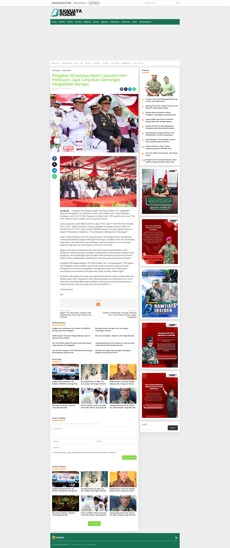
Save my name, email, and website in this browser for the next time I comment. (85, 452)
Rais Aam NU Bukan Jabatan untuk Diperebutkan (114, 336)
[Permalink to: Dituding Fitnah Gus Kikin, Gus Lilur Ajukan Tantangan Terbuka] (94, 372)
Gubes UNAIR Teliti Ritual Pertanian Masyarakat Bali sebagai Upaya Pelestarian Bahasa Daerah (159, 120)
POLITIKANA (56, 90)
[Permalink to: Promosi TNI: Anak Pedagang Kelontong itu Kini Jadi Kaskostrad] (160, 85)
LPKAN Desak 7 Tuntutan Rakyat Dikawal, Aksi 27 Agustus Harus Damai (71, 337)
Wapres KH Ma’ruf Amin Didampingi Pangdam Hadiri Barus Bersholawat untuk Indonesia (160, 127)
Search (144, 424)
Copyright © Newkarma (60, 544)
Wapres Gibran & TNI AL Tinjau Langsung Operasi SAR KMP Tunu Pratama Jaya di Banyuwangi (158, 147)
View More (94, 523)
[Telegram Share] (130, 89)
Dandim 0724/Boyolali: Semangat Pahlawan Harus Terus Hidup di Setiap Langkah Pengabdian (119, 314)
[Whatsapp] (134, 89)
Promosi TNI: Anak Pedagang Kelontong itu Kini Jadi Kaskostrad (161, 100)
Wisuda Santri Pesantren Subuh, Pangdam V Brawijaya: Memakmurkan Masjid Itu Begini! (161, 114)
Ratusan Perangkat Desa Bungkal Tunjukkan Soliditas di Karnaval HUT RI (112, 351)
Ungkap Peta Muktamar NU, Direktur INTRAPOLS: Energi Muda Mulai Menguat (71, 329)
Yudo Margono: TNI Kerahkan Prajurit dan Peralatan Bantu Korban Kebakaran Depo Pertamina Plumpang (161, 141)
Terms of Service (78, 544)
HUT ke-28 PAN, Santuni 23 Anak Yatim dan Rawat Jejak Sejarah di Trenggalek (71, 344)
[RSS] (98, 304)
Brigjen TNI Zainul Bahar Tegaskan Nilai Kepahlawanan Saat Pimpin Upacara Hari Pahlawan (76, 314)
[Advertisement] (122, 42)
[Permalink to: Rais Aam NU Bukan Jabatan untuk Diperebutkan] (65, 396)
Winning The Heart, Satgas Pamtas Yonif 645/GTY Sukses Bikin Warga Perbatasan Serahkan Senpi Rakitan (162, 107)
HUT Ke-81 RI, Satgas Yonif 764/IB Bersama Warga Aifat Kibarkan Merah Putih (72, 351)
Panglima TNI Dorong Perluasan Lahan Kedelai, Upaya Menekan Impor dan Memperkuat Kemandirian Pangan (161, 161)
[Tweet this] (126, 89)
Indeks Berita (92, 544)
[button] (178, 3)
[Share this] (121, 89)
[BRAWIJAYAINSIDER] (66, 12)
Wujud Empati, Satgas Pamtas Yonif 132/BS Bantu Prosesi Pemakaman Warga (160, 134)
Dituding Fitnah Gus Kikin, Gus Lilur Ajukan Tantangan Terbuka (111, 329)
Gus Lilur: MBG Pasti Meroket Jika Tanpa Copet (162, 154)
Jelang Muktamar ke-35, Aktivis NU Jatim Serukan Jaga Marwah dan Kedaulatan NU (115, 344)
